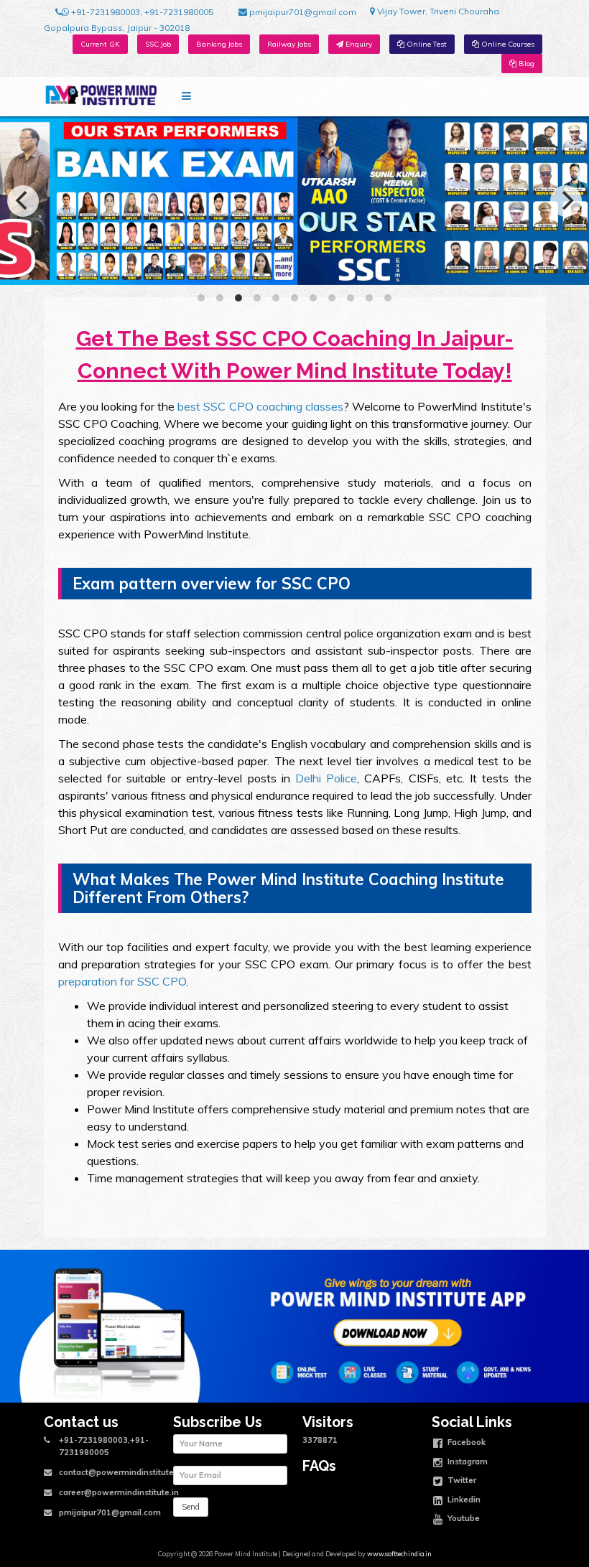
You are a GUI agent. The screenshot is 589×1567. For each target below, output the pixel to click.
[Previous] (23, 201)
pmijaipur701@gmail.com (301, 11)
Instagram (466, 1461)
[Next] (566, 201)
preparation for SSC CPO (122, 981)
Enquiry (357, 44)
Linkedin (463, 1499)
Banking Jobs (219, 44)
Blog (525, 63)
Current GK (100, 44)
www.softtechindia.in (399, 1554)
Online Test (425, 44)
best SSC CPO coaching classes (260, 406)
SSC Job (158, 44)
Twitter (460, 1480)
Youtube (462, 1518)
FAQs (319, 1466)
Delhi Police (326, 778)
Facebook (465, 1442)
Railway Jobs (289, 44)
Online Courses (506, 44)
